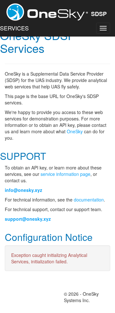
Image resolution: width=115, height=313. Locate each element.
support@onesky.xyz (28, 219)
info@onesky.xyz (23, 190)
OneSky (75, 131)
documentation (89, 199)
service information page (65, 174)
